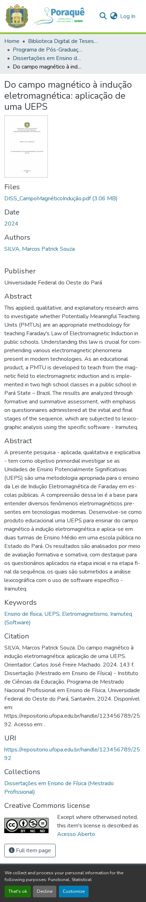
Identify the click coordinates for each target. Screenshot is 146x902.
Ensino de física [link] (23, 614)
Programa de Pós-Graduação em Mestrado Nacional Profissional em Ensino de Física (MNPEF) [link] (48, 50)
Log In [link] (127, 16)
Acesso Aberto (76, 834)
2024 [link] (11, 224)
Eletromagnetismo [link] (85, 614)
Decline (44, 891)
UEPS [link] (52, 614)
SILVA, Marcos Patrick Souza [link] (39, 249)
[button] (48, 16)
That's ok (18, 891)
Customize (74, 891)
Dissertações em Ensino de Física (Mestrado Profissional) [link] (48, 58)
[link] (73, 198)
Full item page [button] (33, 850)
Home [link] (11, 41)
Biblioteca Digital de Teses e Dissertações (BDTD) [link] (63, 41)
